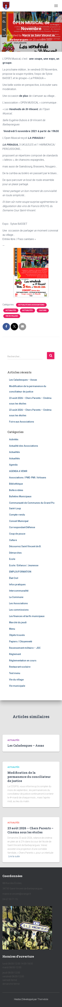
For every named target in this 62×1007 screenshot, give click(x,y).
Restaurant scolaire (19, 666)
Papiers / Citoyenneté (20, 641)
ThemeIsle (42, 999)
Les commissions (19, 609)
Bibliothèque (16, 483)
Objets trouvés (17, 635)
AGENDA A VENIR (18, 471)
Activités (13, 439)
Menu (12, 629)
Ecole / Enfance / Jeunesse (23, 565)
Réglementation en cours (22, 660)
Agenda (13, 464)
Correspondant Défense (22, 527)
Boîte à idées (16, 490)
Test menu (14, 673)
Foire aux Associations (21, 421)
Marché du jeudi (18, 622)
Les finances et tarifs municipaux (26, 616)
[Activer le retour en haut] (55, 1000)
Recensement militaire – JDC (25, 648)
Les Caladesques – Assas (23, 379)
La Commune (16, 597)
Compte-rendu (17, 514)
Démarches (15, 552)
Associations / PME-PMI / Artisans (27, 477)
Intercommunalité (18, 590)
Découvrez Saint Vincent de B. (25, 546)
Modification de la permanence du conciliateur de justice (29, 777)
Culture (42, 310)
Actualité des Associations (31, 305)
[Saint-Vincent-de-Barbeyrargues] (7, 6)
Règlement (15, 654)
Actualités (11, 310)
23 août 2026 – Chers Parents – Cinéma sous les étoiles (30, 830)
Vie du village (12, 316)
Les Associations (18, 603)
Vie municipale (17, 686)
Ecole (12, 559)
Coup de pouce (17, 533)
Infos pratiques (17, 584)
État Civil (13, 578)
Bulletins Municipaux (20, 496)
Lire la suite (14, 856)
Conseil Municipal (18, 521)
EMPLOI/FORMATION (20, 571)
